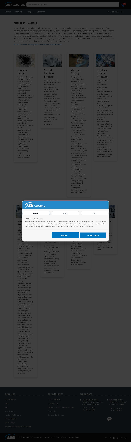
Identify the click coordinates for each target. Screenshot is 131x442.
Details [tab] (65, 213)
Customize (64, 235)
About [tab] (95, 213)
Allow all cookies (93, 235)
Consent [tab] (36, 213)
